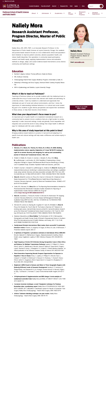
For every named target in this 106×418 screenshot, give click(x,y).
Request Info (64, 6)
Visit (71, 6)
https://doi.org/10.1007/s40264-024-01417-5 (31, 193)
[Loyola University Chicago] (11, 6)
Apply (76, 6)
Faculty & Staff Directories (81, 107)
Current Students (34, 6)
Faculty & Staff (45, 6)
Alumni (54, 6)
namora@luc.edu (79, 62)
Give (83, 6)
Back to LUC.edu (9, 1)
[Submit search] (101, 6)
